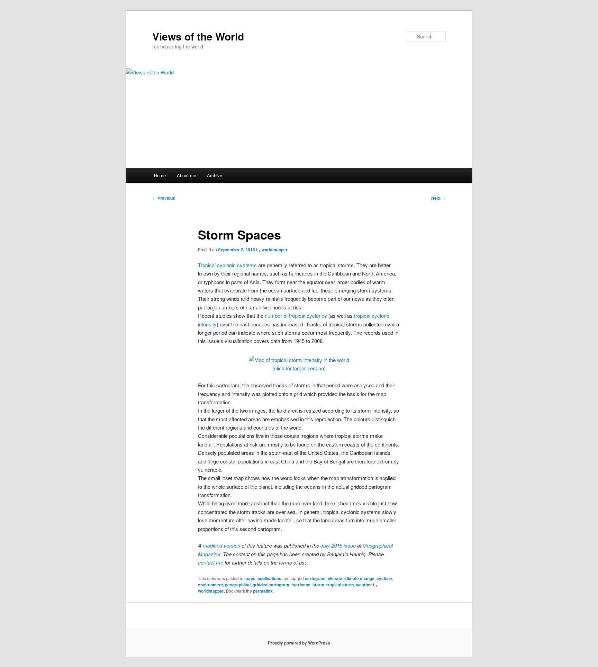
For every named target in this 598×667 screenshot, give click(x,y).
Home (160, 175)
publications (269, 578)
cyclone (384, 578)
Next (438, 198)
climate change (359, 578)
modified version (221, 545)
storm (318, 585)
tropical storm (340, 585)
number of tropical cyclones (296, 315)
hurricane (300, 585)
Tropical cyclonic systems (227, 265)
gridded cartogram (271, 585)
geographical (238, 585)
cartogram (315, 578)
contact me (210, 562)
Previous (163, 198)
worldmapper (275, 249)
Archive (214, 175)
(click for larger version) (299, 368)
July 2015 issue (338, 545)
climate (335, 578)
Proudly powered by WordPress (299, 643)
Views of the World (198, 36)
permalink (263, 591)
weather (364, 585)
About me (186, 175)
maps (249, 578)
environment (210, 585)
